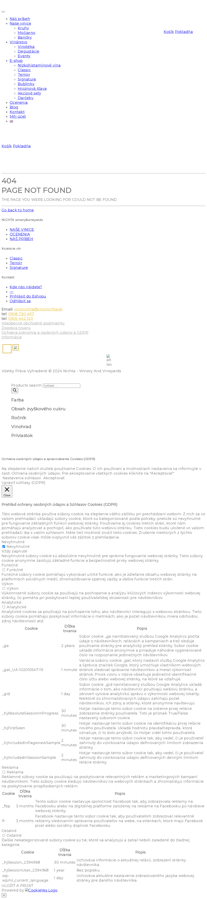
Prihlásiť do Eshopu (28, 296)
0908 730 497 (21, 314)
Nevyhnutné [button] (13, 542)
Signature (27, 79)
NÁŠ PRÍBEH (21, 239)
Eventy (24, 56)
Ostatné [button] (9, 831)
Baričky (25, 37)
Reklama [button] (10, 767)
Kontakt (17, 112)
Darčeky (25, 98)
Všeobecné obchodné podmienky (33, 323)
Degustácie (28, 51)
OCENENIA (20, 234)
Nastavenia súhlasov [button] (22, 478)
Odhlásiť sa (20, 301)
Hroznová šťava (32, 88)
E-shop (16, 60)
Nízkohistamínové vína (39, 65)
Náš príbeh (20, 19)
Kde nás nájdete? (26, 287)
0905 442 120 (20, 318)
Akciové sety (29, 93)
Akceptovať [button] (54, 478)
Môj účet (18, 116)
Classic (24, 70)
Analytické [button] (11, 602)
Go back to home (18, 210)
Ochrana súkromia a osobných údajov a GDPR (45, 332)
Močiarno (26, 33)
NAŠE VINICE (22, 229)
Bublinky (26, 84)
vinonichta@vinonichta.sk (38, 309)
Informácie (12, 337)
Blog (14, 107)
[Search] (14, 390)
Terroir (24, 74)
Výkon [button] (8, 584)
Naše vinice (20, 23)
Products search (26, 385)
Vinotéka (26, 47)
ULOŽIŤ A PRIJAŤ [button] (17, 885)
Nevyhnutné (18, 546)
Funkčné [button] (10, 565)
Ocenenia (19, 102)
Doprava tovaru (16, 328)
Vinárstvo (18, 42)
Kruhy (23, 28)
